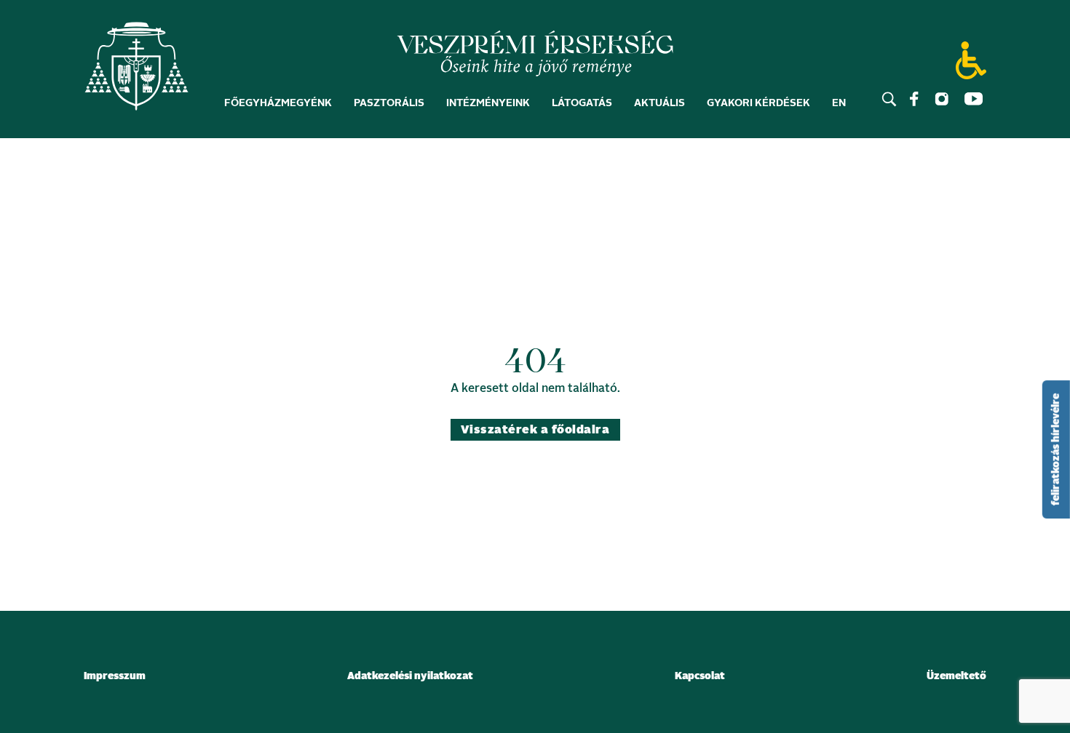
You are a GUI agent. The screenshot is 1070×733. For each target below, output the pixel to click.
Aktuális (659, 103)
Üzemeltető (956, 676)
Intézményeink (488, 103)
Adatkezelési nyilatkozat (410, 676)
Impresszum (115, 676)
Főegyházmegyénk (278, 103)
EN (839, 103)
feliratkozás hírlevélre (1056, 449)
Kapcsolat (700, 676)
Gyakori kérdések (758, 103)
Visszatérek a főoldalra (535, 430)
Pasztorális (389, 103)
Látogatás (582, 103)
